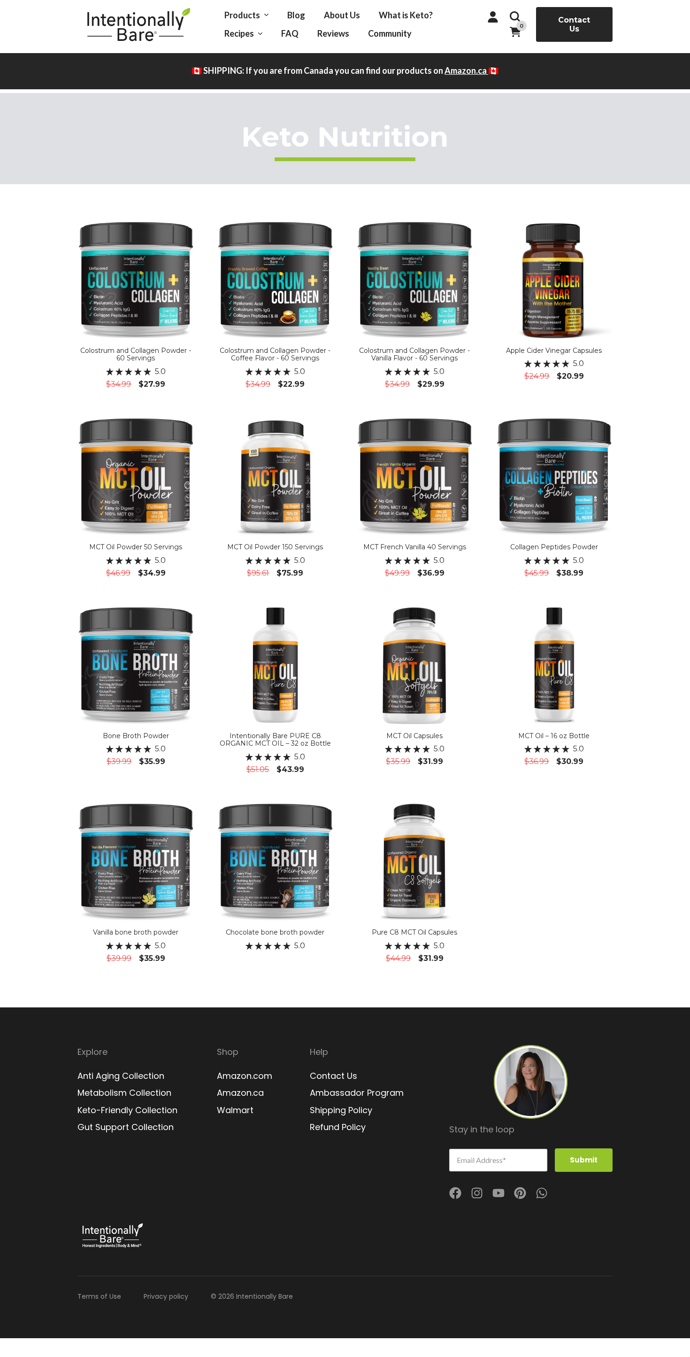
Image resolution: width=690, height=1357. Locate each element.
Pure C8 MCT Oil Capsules (414, 932)
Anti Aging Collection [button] (120, 1076)
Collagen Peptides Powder (554, 547)
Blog (296, 15)
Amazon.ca (466, 70)
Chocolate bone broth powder (275, 932)
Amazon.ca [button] (240, 1093)
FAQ (290, 33)
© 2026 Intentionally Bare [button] (252, 1297)
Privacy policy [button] (166, 1297)
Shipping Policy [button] (341, 1110)
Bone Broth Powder (136, 736)
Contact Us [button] (574, 24)
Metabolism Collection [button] (124, 1093)
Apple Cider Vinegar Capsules (554, 350)
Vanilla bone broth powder (135, 932)
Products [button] (242, 15)
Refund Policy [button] (338, 1127)
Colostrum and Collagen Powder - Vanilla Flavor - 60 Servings (414, 354)
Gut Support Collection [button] (125, 1127)
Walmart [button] (235, 1110)
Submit (584, 1160)
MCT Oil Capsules (414, 736)
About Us (342, 15)
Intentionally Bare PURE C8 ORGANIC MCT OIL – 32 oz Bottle (275, 740)
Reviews (333, 33)
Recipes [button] (239, 33)
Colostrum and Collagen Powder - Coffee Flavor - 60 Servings (275, 354)
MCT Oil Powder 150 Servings (275, 547)
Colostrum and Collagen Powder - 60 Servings (135, 354)
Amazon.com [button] (244, 1076)
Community (390, 33)
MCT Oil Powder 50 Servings (135, 547)
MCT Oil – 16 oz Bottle (554, 736)
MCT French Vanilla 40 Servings (414, 547)
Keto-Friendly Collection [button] (127, 1110)
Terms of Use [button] (99, 1297)
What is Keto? (406, 15)
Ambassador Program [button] (357, 1093)
